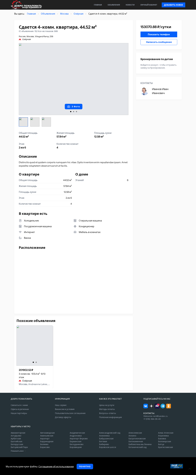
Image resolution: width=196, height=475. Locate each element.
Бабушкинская (106, 438)
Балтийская (16, 441)
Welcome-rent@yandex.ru (155, 416)
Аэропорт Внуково (79, 438)
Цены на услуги (106, 405)
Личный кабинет (148, 5)
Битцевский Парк (19, 447)
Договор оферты (63, 417)
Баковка (162, 438)
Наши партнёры (19, 413)
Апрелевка (163, 435)
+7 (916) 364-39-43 (152, 419)
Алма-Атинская (165, 433)
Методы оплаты (107, 409)
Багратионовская (137, 438)
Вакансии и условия (64, 409)
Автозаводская (47, 433)
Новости (130, 5)
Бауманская (75, 441)
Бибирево (104, 444)
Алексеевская (135, 433)
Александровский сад (109, 433)
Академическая (77, 433)
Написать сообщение (159, 42)
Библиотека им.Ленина (140, 444)
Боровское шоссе (107, 447)
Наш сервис (61, 405)
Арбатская (16, 438)
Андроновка (76, 435)
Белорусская (17, 444)
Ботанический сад (137, 447)
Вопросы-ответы (107, 413)
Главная (98, 5)
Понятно (85, 466)
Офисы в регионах (20, 409)
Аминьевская (46, 435)
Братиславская (165, 447)
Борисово (45, 447)
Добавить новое (173, 5)
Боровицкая (76, 447)
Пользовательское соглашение (70, 413)
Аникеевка (104, 435)
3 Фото (76, 106)
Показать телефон (159, 34)
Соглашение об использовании (56, 466)
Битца (161, 444)
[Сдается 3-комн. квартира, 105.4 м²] (35, 345)
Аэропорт (45, 438)
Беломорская (164, 441)
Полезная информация (110, 417)
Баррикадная (46, 441)
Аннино (132, 435)
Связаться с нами (19, 405)
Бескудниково (76, 444)
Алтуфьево (16, 435)
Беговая (103, 441)
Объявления (114, 5)
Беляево (44, 444)
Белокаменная (136, 441)
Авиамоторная (18, 433)
